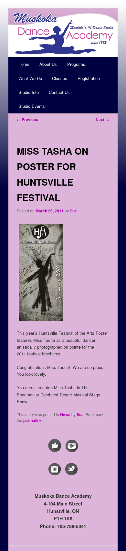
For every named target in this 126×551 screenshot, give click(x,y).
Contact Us (59, 92)
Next (102, 119)
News (65, 414)
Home (23, 64)
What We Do (30, 78)
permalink (32, 420)
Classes (59, 78)
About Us (48, 64)
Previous (27, 119)
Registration (89, 78)
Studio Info (28, 92)
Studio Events (31, 106)
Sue (73, 211)
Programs (76, 64)
